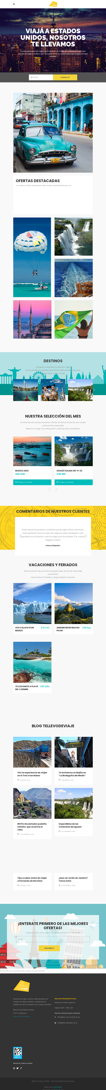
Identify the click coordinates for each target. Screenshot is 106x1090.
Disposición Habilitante (21, 1013)
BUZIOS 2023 (22, 470)
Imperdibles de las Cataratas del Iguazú (70, 822)
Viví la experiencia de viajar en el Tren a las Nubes (32, 771)
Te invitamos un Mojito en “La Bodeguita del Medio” (72, 771)
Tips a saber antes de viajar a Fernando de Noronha (32, 876)
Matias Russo (58, 1086)
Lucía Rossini (57, 1084)
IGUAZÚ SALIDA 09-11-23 (69, 470)
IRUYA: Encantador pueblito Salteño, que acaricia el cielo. (32, 823)
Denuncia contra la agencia (65, 999)
